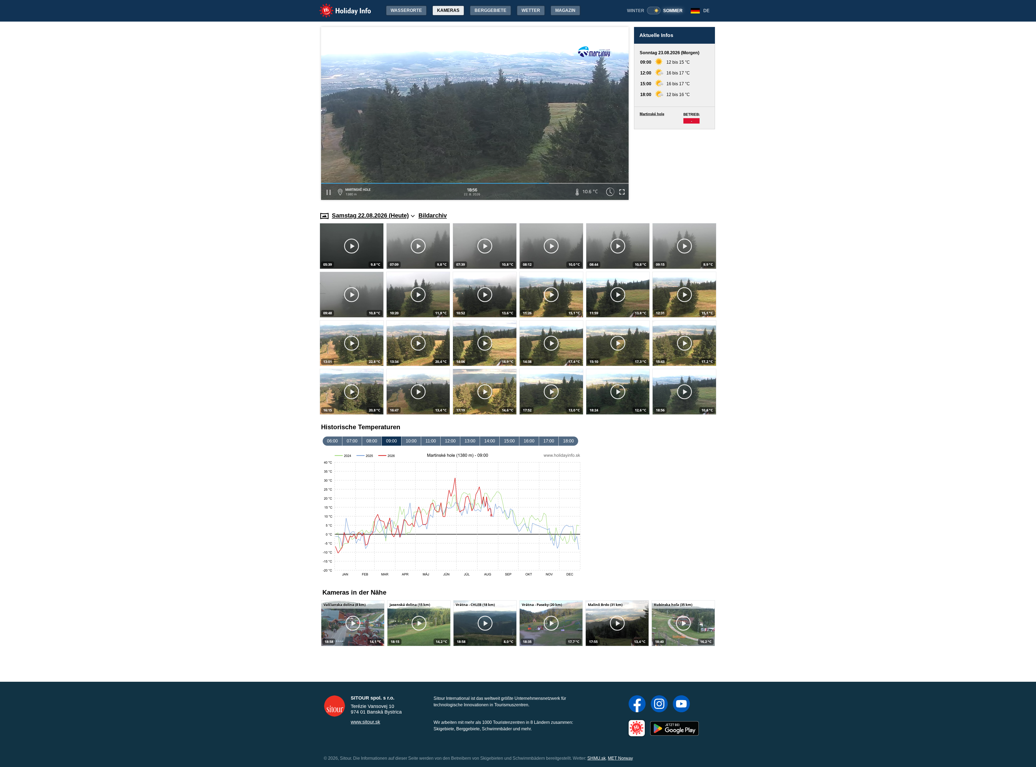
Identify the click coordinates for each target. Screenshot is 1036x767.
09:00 (391, 441)
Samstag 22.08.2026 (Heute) (370, 215)
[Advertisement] (674, 165)
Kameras (448, 10)
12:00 (450, 441)
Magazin (565, 10)
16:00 (529, 441)
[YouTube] (681, 704)
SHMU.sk (596, 758)
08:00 (371, 441)
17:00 (548, 441)
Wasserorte (406, 10)
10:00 (411, 441)
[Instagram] (659, 704)
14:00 (489, 441)
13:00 (470, 441)
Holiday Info (340, 7)
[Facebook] (637, 704)
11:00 (430, 441)
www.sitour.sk (365, 722)
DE (706, 10)
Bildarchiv (432, 215)
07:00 (352, 441)
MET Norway (620, 758)
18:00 (568, 441)
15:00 (509, 441)
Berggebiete (490, 10)
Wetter (531, 10)
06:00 (332, 441)
